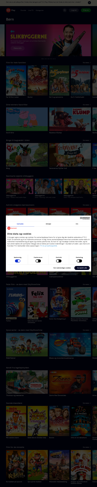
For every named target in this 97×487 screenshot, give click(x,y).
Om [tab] (77, 224)
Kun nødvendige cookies (62, 268)
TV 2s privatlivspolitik (48, 246)
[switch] (38, 260)
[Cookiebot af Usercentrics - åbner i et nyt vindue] (81, 218)
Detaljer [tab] (48, 224)
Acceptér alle (82, 268)
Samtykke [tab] (20, 224)
